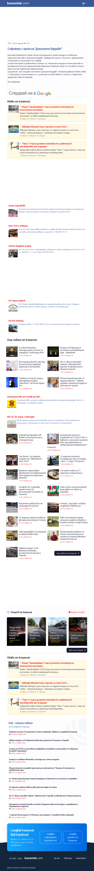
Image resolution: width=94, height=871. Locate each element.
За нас (57, 858)
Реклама (68, 858)
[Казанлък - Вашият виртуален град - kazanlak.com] (18, 3)
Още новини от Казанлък (67, 553)
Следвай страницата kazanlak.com (50, 837)
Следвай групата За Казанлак (72, 837)
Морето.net (17, 867)
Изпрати (77, 612)
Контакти (81, 858)
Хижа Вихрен (32, 867)
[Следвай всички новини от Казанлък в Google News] (30, 92)
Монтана (25, 867)
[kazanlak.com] (34, 858)
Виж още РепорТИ (76, 650)
